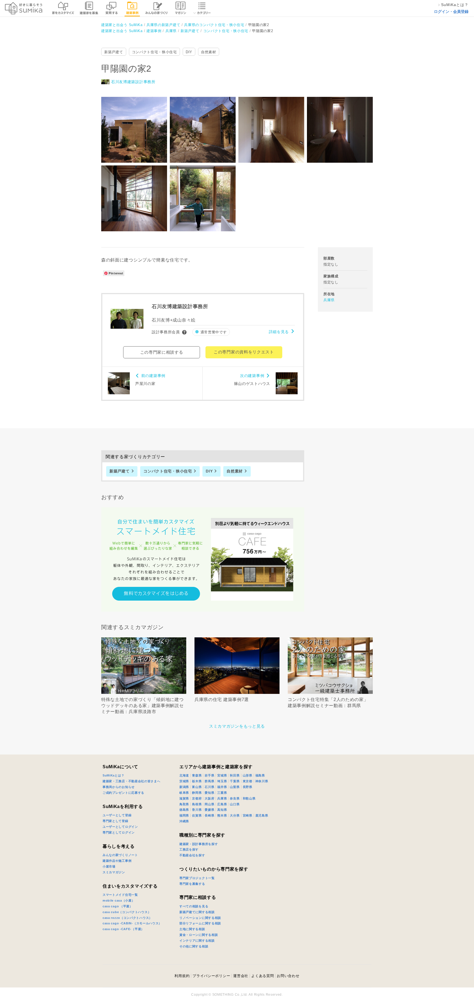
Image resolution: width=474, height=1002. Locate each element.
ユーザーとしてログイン (120, 826)
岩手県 (209, 775)
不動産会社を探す (192, 855)
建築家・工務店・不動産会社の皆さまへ (131, 781)
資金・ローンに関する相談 (198, 934)
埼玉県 (222, 781)
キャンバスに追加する (138, 124)
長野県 (247, 787)
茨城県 (184, 781)
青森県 (197, 775)
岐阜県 (184, 792)
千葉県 (234, 781)
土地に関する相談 (192, 929)
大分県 (234, 815)
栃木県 (197, 781)
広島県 (222, 804)
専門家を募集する (192, 883)
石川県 (209, 787)
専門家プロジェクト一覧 (197, 878)
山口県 (234, 804)
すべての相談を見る (193, 906)
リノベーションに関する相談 (200, 917)
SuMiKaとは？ (113, 775)
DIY (189, 52)
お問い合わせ (288, 976)
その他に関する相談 (193, 946)
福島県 (260, 775)
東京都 (247, 781)
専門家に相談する (197, 897)
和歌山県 (249, 798)
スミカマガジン (114, 872)
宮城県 (222, 775)
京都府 (197, 798)
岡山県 (209, 804)
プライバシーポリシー (211, 976)
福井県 (222, 787)
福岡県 (184, 815)
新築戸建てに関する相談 (197, 912)
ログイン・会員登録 (451, 11)
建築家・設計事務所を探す (198, 844)
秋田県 (234, 775)
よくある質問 (262, 976)
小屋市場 (109, 866)
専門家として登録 (115, 821)
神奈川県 (261, 781)
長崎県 (209, 815)
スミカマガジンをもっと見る (237, 726)
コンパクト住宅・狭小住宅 (154, 52)
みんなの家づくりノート (120, 855)
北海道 (184, 775)
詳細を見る (279, 332)
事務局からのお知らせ (119, 787)
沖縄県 (184, 821)
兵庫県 (329, 300)
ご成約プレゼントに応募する (123, 792)
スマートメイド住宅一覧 (120, 894)
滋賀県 (184, 798)
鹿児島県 (261, 815)
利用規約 (182, 976)
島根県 (197, 804)
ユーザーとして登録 (117, 815)
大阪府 (209, 798)
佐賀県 (197, 815)
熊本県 (222, 815)
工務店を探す (189, 849)
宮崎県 (247, 815)
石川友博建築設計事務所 (133, 82)
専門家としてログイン (119, 832)
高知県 (222, 809)
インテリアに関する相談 (197, 940)
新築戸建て (113, 52)
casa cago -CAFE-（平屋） (123, 929)
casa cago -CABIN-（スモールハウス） (132, 923)
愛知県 (209, 792)
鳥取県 (184, 804)
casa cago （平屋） (118, 906)
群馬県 (209, 781)
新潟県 (184, 787)
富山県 (197, 787)
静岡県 (197, 792)
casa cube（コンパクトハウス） (127, 912)
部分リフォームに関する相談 (200, 923)
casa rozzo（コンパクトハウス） (127, 917)
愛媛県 (209, 809)
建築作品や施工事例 (117, 860)
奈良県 (234, 798)
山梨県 (234, 787)
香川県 (197, 809)
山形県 (247, 775)
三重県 (222, 792)
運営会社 (240, 976)
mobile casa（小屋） (119, 900)
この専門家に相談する (161, 352)
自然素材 (208, 52)
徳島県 (184, 809)
